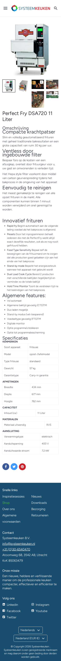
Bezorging (38, 509)
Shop (6, 503)
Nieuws (36, 496)
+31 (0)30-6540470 (16, 549)
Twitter (11, 617)
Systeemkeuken (40, 646)
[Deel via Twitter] (14, 466)
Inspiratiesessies (13, 496)
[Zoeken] (55, 8)
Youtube (41, 611)
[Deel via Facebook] (5, 466)
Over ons (8, 509)
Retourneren (39, 515)
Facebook (13, 611)
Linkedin (12, 605)
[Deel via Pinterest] (22, 466)
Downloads (39, 503)
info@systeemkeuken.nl (18, 544)
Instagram (42, 605)
